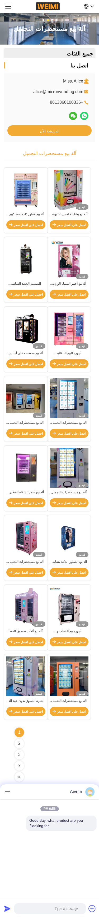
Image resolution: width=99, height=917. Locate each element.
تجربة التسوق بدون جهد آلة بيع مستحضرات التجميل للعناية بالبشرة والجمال (25, 701)
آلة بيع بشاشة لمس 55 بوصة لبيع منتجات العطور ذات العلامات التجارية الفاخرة (68, 214)
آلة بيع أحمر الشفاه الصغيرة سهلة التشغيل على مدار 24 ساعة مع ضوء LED (26, 492)
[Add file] (92, 908)
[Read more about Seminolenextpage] (19, 766)
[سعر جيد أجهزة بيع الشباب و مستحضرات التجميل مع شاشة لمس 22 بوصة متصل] (69, 606)
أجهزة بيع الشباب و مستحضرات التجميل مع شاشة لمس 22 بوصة (69, 631)
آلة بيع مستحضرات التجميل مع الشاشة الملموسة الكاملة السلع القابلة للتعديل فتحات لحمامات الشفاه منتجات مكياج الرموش (25, 423)
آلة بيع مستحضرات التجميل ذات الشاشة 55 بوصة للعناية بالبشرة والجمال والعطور (69, 492)
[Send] (7, 908)
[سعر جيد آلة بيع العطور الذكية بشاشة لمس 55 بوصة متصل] (69, 537)
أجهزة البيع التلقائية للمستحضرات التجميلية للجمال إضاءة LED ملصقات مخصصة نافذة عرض (69, 353)
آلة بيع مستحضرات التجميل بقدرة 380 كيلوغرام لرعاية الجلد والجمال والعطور (69, 701)
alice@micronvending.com (58, 91)
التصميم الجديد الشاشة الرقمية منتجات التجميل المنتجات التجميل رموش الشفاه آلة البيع (26, 284)
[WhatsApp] (84, 116)
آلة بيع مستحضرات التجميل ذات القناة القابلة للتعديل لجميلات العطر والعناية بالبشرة (69, 423)
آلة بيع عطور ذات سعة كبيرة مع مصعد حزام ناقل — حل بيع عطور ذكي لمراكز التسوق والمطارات (26, 214)
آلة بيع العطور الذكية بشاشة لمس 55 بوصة (69, 562)
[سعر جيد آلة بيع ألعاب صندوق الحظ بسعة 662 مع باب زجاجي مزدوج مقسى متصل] (25, 606)
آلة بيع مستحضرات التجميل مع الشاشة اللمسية (26, 562)
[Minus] (7, 792)
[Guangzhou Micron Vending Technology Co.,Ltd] (47, 6)
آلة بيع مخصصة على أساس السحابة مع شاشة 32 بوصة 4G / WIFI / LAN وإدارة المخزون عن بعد (25, 353)
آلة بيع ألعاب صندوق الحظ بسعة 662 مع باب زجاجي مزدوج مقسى (26, 631)
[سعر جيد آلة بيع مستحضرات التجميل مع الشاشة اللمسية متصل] (25, 537)
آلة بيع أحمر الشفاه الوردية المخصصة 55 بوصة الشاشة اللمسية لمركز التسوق (69, 284)
